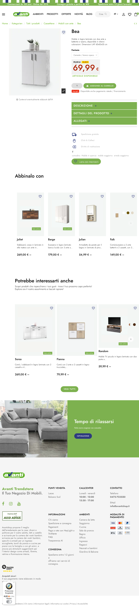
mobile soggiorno (105, 155)
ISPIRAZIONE (83, 436)
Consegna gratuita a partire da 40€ (73, 4)
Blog (89, 14)
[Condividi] (72, 151)
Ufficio (82, 537)
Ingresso (83, 541)
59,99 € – (105, 366)
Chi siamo (53, 519)
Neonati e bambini (88, 548)
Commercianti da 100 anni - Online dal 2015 (28, 4)
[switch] (9, 601)
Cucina (82, 527)
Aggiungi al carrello (101, 86)
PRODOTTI (52, 14)
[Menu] (13, 583)
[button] (131, 339)
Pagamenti (53, 527)
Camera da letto (87, 519)
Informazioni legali (41, 603)
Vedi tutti (69, 389)
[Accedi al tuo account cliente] (123, 15)
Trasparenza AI (55, 540)
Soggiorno (84, 523)
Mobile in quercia (89, 155)
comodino (76, 155)
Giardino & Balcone (88, 551)
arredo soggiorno (121, 155)
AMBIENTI (38, 14)
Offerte (66, 14)
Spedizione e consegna (59, 523)
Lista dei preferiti (86, 161)
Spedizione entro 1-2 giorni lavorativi (115, 4)
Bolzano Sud (54, 497)
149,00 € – (117, 255)
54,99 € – (85, 255)
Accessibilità (83, 603)
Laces (51, 493)
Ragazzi (83, 544)
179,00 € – (55, 255)
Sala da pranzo (86, 530)
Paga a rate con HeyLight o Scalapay (61, 532)
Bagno (82, 534)
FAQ (50, 537)
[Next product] (136, 24)
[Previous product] (135, 24)
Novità (79, 14)
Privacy (73, 603)
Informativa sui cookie (59, 603)
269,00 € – (24, 255)
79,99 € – (63, 374)
